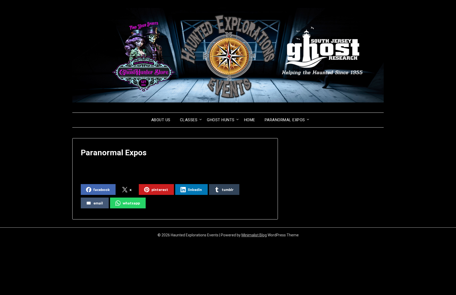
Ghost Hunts (221, 120)
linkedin (195, 189)
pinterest (159, 189)
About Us (160, 120)
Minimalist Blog (254, 235)
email (98, 203)
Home (249, 120)
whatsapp (131, 203)
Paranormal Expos (285, 120)
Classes (189, 120)
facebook (101, 189)
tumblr (228, 189)
